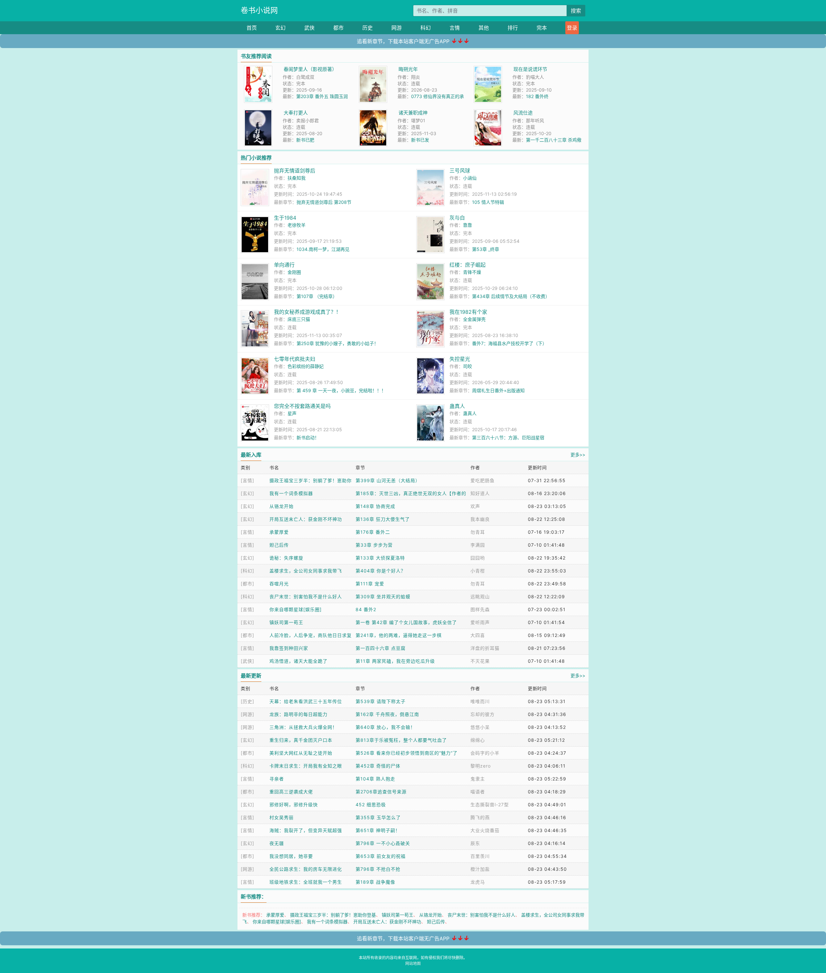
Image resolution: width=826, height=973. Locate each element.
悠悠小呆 (480, 727)
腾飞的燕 (480, 817)
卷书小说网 (259, 10)
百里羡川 (480, 856)
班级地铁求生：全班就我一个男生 (305, 882)
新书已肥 (305, 140)
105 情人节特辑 (488, 202)
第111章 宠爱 (370, 583)
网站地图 (413, 963)
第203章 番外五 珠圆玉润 (322, 96)
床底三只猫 (298, 319)
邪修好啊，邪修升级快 (293, 804)
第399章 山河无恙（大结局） (388, 480)
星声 (292, 413)
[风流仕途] (488, 112)
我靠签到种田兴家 (288, 648)
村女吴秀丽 (281, 817)
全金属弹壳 (474, 319)
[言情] (247, 480)
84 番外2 (366, 609)
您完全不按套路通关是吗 (302, 406)
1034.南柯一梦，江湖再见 (323, 249)
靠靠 (467, 225)
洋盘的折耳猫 (484, 648)
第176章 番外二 (373, 532)
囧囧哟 (477, 558)
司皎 (467, 366)
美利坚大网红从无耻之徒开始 (300, 753)
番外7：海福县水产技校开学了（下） (509, 343)
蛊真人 (457, 406)
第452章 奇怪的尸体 (378, 766)
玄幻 (280, 28)
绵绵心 (477, 740)
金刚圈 (294, 272)
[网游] (247, 714)
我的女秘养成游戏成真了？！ (307, 312)
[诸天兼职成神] (373, 112)
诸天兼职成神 (413, 113)
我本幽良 (480, 519)
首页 (252, 28)
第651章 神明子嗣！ (378, 830)
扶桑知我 (296, 178)
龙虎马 (477, 882)
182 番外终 (537, 96)
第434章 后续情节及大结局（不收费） (511, 296)
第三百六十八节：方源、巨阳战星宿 (508, 437)
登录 (572, 28)
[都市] (247, 583)
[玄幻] (247, 493)
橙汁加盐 (480, 869)
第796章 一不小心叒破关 (383, 843)
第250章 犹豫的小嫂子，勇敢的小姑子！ (337, 343)
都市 (338, 28)
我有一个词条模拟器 (291, 493)
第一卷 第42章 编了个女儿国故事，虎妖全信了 (406, 622)
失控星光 (459, 359)
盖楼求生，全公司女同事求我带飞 (305, 570)
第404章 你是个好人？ (381, 570)
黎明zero (480, 766)
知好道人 (480, 493)
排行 (513, 28)
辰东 (475, 843)
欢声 (475, 506)
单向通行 (284, 265)
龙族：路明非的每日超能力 (298, 714)
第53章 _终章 (485, 249)
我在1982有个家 (468, 312)
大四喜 (477, 635)
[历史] (247, 701)
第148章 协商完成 (375, 506)
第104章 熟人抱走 (375, 778)
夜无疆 (276, 843)
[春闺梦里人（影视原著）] (258, 69)
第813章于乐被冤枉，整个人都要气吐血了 (401, 740)
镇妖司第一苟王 (286, 622)
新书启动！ (308, 437)
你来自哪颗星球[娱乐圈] (295, 609)
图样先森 (480, 609)
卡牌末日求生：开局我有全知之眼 (305, 766)
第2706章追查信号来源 (381, 791)
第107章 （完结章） (317, 296)
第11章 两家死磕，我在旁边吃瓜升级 (395, 661)
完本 (542, 28)
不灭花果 (480, 661)
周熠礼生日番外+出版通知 (498, 390)
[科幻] (247, 570)
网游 (396, 28)
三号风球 (459, 170)
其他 (483, 28)
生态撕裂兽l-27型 (489, 804)
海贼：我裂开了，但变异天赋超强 (305, 830)
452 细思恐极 (371, 804)
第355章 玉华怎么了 (378, 817)
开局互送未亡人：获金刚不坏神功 (305, 519)
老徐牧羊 (296, 225)
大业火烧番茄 (484, 830)
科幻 (425, 28)
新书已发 (420, 140)
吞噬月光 (279, 583)
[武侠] (247, 661)
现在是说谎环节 (530, 69)
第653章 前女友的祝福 (381, 856)
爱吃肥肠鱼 (482, 480)
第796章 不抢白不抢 (378, 869)
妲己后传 (279, 545)
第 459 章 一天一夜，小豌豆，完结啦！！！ (341, 390)
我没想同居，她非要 (291, 856)
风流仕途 (523, 113)
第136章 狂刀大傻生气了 (383, 519)
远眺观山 (480, 596)
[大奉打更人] (258, 112)
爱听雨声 (480, 622)
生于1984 (285, 217)
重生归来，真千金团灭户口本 (300, 740)
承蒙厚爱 (279, 532)
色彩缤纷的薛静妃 (305, 366)
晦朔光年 (408, 69)
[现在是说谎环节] (488, 69)
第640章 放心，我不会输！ (385, 727)
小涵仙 (470, 178)
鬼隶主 (477, 778)
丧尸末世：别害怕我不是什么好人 (305, 596)
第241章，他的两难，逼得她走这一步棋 (399, 635)
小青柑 (477, 570)
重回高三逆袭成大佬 (291, 791)
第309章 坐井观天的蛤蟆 (383, 596)
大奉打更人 (296, 113)
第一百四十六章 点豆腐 (381, 648)
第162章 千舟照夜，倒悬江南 (387, 714)
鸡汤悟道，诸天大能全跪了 (298, 661)
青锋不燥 (472, 272)
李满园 (477, 545)
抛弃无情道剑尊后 (294, 170)
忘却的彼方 (482, 714)
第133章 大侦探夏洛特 (380, 558)
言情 (454, 28)
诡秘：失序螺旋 (286, 558)
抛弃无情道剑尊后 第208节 (324, 202)
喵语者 (477, 791)
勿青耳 (477, 532)
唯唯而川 (480, 701)
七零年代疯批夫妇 (294, 359)
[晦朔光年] (373, 69)
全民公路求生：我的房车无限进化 (305, 869)
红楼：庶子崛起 (467, 265)
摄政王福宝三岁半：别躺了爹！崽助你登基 (333, 915)
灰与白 (457, 217)
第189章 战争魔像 (375, 882)
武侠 (309, 28)
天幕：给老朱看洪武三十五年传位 (305, 701)
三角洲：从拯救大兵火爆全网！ (303, 727)
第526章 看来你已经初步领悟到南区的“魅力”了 (407, 753)
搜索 (576, 10)
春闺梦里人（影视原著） (310, 69)
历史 (367, 28)
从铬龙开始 (281, 506)
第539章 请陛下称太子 (381, 701)
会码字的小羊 (484, 753)
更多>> (577, 454)
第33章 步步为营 (374, 545)
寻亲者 (276, 778)
